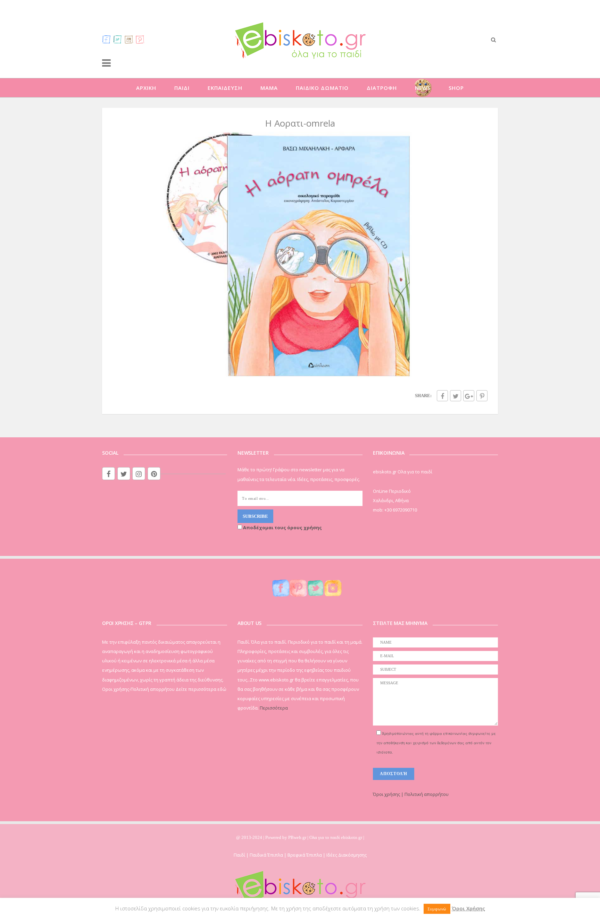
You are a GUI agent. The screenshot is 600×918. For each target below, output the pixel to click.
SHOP (456, 87)
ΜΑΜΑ (269, 87)
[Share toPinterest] (482, 395)
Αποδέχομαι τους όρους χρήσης (282, 527)
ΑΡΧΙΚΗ (146, 87)
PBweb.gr (297, 837)
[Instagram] (128, 39)
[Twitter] (117, 39)
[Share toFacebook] (442, 395)
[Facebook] (106, 39)
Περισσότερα (274, 708)
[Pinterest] (139, 39)
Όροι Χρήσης (468, 908)
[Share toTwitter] (455, 395)
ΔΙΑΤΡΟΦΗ (382, 87)
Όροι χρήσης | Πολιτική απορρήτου (411, 794)
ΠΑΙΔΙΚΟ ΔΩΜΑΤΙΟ (322, 87)
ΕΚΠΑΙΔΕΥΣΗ (225, 87)
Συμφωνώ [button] (437, 908)
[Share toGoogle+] (468, 395)
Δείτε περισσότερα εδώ (201, 689)
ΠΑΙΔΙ (182, 87)
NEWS (423, 87)
